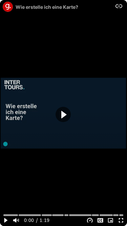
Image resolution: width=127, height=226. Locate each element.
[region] (63, 113)
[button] (63, 114)
